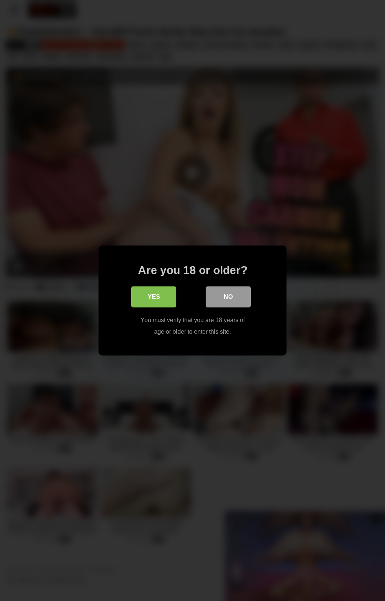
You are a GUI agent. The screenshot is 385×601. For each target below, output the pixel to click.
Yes (154, 297)
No (228, 297)
